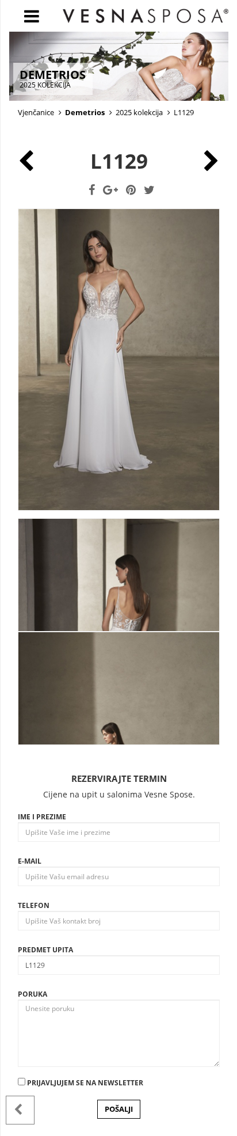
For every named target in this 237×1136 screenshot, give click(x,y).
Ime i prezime (42, 817)
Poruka (32, 994)
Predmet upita (45, 950)
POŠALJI (119, 1109)
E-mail (29, 861)
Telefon (33, 905)
